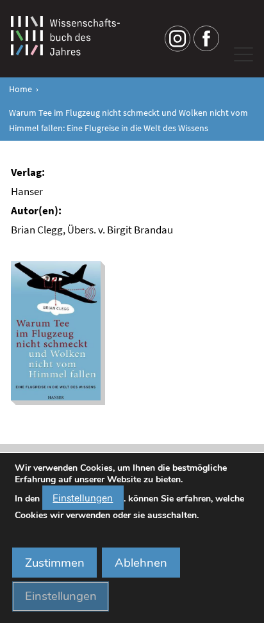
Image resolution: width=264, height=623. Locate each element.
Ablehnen (141, 563)
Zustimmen (55, 563)
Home (20, 89)
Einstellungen (83, 498)
